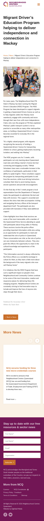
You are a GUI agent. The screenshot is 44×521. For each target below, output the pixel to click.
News (11, 55)
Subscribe (8, 462)
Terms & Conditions (10, 495)
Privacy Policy (8, 492)
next (37, 340)
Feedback (17, 492)
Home (5, 55)
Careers (6, 489)
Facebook (5, 515)
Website (6, 509)
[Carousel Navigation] (34, 340)
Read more (10, 399)
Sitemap (24, 495)
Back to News (11, 317)
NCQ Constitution (20, 489)
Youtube (10, 515)
